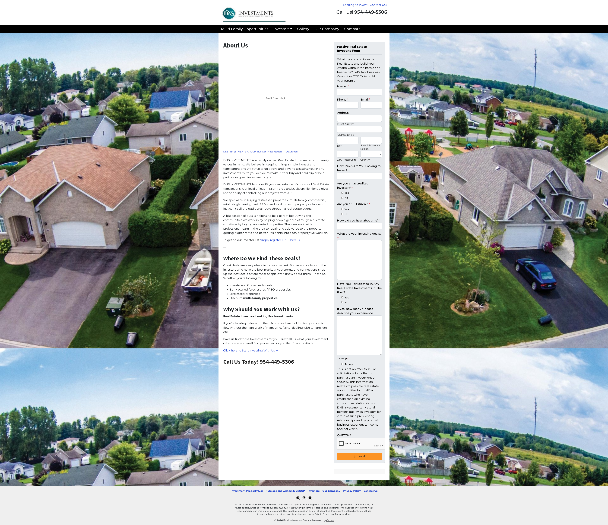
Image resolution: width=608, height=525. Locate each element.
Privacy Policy (352, 490)
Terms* (342, 359)
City (339, 146)
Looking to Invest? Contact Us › (365, 5)
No (346, 197)
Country (365, 159)
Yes (347, 192)
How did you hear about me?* (358, 220)
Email (365, 99)
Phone (342, 99)
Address (343, 112)
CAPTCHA (344, 435)
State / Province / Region (370, 147)
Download (292, 151)
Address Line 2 (345, 134)
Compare (352, 29)
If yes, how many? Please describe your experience (355, 311)
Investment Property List (247, 490)
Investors (281, 29)
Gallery (303, 29)
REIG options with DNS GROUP (285, 490)
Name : (343, 86)
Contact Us (370, 490)
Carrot (330, 520)
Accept (349, 364)
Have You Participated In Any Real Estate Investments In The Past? (359, 288)
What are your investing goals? (359, 236)
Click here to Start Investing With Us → (250, 350)
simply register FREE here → (280, 240)
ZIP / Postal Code (346, 159)
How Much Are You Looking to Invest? (358, 168)
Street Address (345, 124)
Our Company (326, 29)
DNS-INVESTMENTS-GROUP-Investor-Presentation (252, 151)
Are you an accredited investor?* (352, 186)
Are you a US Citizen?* (353, 204)
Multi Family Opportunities (244, 29)
